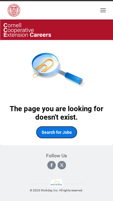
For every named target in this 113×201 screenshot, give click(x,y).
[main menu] (103, 10)
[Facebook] (51, 165)
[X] (62, 165)
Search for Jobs (57, 132)
